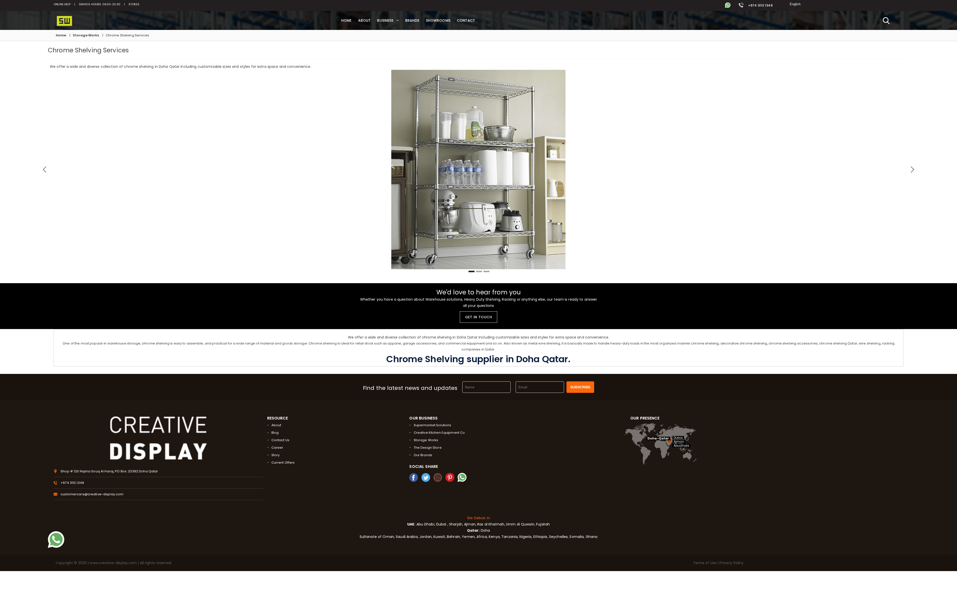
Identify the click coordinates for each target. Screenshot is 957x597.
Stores (134, 4)
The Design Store (428, 447)
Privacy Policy (731, 562)
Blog (275, 432)
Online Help (62, 4)
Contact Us (280, 440)
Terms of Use (705, 562)
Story (275, 455)
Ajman (679, 441)
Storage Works (86, 35)
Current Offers (283, 462)
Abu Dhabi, (425, 524)
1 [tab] (472, 271)
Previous (45, 169)
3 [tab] (486, 271)
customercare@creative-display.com (92, 494)
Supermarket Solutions (432, 425)
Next (912, 169)
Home (61, 35)
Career (277, 447)
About (276, 425)
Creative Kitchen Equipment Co (439, 432)
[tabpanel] (478, 169)
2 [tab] (479, 271)
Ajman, (470, 524)
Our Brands (423, 455)
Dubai (678, 437)
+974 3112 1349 (760, 5)
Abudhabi (681, 445)
